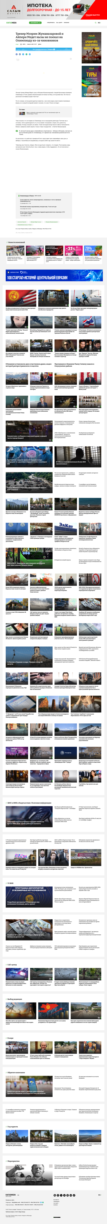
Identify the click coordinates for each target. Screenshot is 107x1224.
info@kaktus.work (16, 1202)
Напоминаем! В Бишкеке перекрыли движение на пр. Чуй (16, 687)
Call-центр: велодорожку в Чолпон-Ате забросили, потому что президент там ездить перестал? (41, 983)
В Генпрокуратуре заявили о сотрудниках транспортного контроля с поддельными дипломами (15, 539)
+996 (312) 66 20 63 (38, 1204)
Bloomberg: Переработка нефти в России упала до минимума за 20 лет (40, 331)
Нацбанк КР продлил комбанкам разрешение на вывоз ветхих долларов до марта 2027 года (89, 613)
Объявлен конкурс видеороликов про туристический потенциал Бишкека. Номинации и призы (89, 1111)
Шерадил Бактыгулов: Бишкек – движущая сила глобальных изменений (40, 411)
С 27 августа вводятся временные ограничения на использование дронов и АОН (16, 841)
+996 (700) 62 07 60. (46, 228)
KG (99, 1195)
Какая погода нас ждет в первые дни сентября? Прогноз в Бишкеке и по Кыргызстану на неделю (26, 1092)
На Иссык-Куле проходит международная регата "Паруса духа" (84, 309)
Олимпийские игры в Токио (25, 224)
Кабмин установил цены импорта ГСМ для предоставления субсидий (41, 946)
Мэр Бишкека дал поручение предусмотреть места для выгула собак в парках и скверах (89, 947)
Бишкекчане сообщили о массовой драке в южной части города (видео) (27, 437)
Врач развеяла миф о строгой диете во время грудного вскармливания (65, 932)
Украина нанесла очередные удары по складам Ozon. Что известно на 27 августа (21, 868)
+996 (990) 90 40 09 (19, 1204)
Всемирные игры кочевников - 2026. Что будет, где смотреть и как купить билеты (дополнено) (65, 889)
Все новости (34, 22)
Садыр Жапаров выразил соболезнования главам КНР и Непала (26, 489)
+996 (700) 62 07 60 (34, 1202)
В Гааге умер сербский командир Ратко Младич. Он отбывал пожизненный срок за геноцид (40, 1057)
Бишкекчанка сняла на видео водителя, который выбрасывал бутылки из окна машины (16, 983)
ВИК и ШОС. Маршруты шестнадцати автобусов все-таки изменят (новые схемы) (26, 564)
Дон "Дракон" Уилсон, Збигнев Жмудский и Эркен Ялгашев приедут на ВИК (88, 355)
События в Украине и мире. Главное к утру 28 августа (25, 663)
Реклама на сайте (10, 1200)
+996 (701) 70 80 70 (28, 1204)
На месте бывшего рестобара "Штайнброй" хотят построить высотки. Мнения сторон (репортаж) (39, 514)
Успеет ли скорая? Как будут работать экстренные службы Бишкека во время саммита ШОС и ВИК (65, 614)
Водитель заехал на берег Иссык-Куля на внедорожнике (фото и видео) (89, 513)
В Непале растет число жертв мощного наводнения (64, 1056)
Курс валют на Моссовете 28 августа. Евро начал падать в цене (66, 648)
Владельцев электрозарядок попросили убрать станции (39, 637)
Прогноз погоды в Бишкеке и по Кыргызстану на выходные (16, 512)
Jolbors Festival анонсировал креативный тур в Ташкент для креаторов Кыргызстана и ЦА (88, 1166)
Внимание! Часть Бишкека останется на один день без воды (65, 1088)
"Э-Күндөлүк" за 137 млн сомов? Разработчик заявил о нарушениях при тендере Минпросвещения (20, 715)
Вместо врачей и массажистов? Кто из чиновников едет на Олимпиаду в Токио (43, 113)
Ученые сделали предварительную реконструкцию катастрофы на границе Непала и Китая (66, 331)
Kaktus (39, 44)
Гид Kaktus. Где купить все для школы (88, 784)
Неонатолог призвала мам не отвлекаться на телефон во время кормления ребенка (89, 921)
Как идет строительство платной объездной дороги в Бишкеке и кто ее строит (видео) (85, 1021)
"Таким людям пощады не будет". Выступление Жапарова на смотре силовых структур (65, 355)
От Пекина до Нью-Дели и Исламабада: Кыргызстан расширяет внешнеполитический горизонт (65, 786)
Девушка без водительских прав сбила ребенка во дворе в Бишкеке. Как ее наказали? (41, 687)
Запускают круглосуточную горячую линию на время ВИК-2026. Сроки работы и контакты (25, 823)
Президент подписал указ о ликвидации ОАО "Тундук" (63, 761)
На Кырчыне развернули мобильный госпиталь (86, 433)
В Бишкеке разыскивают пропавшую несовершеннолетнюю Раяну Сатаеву (15, 412)
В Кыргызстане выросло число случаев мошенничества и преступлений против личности (89, 687)
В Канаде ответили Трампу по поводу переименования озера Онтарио (40, 387)
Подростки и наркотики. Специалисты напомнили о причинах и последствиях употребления (63, 922)
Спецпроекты (51, 22)
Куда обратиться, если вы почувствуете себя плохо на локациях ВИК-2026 (63, 820)
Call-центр (59, 22)
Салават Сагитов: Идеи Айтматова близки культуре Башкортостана (65, 687)
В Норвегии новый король (63, 560)
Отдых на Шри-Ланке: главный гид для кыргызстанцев (90, 1144)
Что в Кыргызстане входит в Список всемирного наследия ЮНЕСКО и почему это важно (53, 714)
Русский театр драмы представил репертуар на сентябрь (65, 1177)
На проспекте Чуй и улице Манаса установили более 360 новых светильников (65, 411)
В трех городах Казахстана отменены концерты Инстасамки (89, 422)
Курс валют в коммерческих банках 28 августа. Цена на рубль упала (17, 637)
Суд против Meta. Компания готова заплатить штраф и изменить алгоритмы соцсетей (52, 868)
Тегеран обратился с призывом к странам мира (16, 387)
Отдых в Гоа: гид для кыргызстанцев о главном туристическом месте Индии (39, 1145)
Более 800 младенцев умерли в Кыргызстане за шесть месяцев (16, 588)
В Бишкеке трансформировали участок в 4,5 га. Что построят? (64, 637)
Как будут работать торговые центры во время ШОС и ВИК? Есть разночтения (40, 841)
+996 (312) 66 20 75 (25, 1202)
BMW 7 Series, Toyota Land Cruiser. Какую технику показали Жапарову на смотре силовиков (40, 355)
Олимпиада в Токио (27, 196)
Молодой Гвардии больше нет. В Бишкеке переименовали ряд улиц (90, 1088)
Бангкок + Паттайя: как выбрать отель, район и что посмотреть (65, 1144)
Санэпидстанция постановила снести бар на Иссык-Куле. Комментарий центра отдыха (15, 785)
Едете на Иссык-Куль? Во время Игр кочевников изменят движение (66, 738)
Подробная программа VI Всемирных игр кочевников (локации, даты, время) (23, 903)
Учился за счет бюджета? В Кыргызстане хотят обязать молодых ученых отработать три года (16, 948)
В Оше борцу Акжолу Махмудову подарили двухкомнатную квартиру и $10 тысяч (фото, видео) (42, 212)
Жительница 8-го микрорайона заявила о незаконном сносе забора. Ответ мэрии (89, 983)
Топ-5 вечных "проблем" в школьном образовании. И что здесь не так (82, 714)
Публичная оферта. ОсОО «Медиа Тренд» (15, 1211)
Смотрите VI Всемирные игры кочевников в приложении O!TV (33, 259)
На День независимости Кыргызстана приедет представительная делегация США (20, 309)
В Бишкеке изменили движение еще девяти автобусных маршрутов (52, 309)
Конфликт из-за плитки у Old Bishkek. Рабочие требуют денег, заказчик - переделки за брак (40, 762)
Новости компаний (16, 242)
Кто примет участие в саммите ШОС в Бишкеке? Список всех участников (15, 355)
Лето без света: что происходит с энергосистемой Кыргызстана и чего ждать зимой (19, 1022)
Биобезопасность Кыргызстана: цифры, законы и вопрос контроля (65, 485)
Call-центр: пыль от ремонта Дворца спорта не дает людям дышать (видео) (39, 613)
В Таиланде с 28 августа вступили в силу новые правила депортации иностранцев (90, 331)
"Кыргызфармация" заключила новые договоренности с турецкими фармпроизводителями (90, 933)
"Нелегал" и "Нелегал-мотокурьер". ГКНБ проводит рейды (41, 537)
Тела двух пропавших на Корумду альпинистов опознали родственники (89, 739)
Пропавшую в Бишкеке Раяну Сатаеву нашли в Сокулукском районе (74, 365)
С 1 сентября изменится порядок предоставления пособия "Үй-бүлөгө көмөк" (16, 1111)
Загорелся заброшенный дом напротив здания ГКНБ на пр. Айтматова (15, 739)
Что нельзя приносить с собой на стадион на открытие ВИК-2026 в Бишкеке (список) (65, 474)
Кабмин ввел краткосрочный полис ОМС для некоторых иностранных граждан (88, 638)
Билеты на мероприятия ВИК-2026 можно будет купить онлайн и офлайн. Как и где (89, 889)
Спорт (17, 44)
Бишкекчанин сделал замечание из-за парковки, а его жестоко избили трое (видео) (40, 785)
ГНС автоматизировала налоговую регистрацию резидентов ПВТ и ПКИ (65, 947)
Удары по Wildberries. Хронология (81, 867)
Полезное (66, 22)
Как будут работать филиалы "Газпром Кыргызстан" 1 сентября (65, 807)
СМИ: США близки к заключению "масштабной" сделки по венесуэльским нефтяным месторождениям (65, 435)
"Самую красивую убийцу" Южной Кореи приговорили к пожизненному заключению (17, 331)
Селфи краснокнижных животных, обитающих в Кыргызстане (66, 549)
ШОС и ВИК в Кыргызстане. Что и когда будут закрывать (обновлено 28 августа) (65, 841)
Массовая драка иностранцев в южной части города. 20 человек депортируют (89, 411)
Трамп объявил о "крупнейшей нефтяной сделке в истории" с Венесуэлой (89, 387)
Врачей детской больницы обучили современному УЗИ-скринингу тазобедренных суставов (90, 649)
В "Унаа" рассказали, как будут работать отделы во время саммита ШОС (89, 808)
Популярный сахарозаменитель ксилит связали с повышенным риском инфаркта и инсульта (65, 423)
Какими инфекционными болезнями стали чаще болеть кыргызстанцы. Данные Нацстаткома (39, 590)
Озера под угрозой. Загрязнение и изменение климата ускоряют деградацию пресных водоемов (65, 660)
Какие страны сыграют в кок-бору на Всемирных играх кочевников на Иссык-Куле (90, 561)
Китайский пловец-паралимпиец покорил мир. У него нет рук (38, 206)
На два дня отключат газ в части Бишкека (89, 1077)
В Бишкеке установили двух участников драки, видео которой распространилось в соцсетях (29, 365)
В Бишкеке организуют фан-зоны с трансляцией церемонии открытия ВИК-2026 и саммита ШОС (66, 1166)
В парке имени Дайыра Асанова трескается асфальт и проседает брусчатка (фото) (65, 983)
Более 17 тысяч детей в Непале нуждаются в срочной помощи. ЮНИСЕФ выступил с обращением (65, 513)
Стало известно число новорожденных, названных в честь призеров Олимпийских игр (40, 200)
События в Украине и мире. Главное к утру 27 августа (66, 1110)
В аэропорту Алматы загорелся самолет (88, 473)
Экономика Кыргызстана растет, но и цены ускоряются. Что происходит (52, 1021)
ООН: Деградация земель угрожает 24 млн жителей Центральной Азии (66, 387)
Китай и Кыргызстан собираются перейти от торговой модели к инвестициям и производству (89, 550)
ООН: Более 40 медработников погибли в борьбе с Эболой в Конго (89, 659)
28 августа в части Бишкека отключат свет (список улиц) (63, 1077)
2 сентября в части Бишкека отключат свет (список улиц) (88, 485)
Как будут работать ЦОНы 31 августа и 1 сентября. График (90, 819)
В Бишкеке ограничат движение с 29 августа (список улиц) (89, 840)
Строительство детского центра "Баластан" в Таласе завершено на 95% (14, 259)
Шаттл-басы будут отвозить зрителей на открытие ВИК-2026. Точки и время (65, 900)
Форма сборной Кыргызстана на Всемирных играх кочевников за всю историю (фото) (89, 900)
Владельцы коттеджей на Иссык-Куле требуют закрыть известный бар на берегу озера (89, 762)
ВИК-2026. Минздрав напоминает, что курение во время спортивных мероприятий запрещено (90, 589)
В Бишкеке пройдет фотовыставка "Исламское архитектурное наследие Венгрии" (89, 1178)
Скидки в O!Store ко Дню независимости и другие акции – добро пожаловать (73, 259)
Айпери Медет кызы (36, 222)
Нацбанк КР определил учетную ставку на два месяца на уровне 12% (25, 936)
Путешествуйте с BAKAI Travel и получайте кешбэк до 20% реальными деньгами (93, 259)
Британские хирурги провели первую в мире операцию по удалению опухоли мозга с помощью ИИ (27, 462)
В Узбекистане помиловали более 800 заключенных (71, 463)
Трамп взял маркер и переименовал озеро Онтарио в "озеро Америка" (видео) (89, 1057)
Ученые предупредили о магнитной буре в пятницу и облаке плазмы (39, 1111)
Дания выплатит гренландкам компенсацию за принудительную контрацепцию (17, 1057)
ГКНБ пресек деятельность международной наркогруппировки (63, 589)
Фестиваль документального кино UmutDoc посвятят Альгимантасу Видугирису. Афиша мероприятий (24, 1180)
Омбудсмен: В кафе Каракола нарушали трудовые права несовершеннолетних (88, 538)
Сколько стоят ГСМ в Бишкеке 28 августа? (16, 613)
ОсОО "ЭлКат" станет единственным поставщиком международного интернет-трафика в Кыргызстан (64, 539)
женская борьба (22, 222)
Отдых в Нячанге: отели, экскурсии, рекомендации (14, 1144)
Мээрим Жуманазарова (52, 222)
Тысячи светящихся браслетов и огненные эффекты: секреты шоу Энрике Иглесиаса (16, 762)
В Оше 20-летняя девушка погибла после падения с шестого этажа (41, 738)
